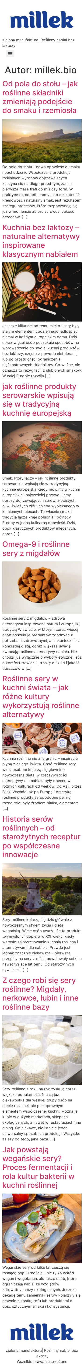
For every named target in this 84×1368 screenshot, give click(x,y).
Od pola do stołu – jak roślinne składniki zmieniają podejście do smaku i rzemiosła (40, 97)
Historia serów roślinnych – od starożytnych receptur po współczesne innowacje (41, 836)
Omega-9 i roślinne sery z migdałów (36, 548)
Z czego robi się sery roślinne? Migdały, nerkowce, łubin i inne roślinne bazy (40, 993)
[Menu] (10, 53)
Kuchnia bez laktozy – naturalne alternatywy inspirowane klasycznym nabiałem (41, 241)
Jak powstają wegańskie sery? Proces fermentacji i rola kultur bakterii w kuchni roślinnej (38, 1167)
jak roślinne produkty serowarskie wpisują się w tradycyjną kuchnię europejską (39, 400)
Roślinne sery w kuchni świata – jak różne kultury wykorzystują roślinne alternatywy (40, 696)
